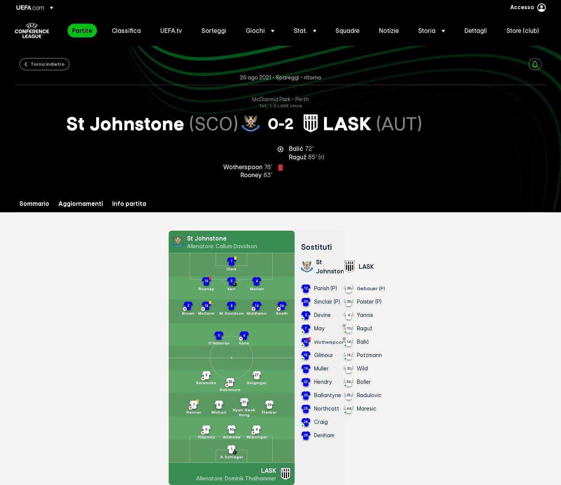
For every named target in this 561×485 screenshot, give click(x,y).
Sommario (34, 203)
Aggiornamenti (80, 203)
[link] (82, 30)
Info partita (129, 203)
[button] (260, 30)
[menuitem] (82, 30)
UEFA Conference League (32, 30)
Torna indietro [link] (47, 63)
